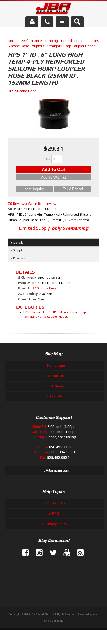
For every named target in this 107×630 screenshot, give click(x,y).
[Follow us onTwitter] (51, 552)
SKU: (12, 209)
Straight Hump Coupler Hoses (71, 46)
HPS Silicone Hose (75, 41)
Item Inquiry (34, 189)
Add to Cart (53, 169)
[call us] (47, 21)
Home (13, 41)
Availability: (28, 294)
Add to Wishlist (53, 177)
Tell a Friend (73, 189)
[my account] (31, 21)
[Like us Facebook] (23, 552)
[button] (77, 21)
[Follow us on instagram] (37, 552)
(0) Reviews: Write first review (32, 203)
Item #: (24, 283)
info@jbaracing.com (54, 470)
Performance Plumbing (39, 41)
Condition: (27, 299)
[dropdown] (62, 21)
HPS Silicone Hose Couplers (71, 312)
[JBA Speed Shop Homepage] (53, 9)
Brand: (24, 288)
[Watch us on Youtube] (65, 552)
